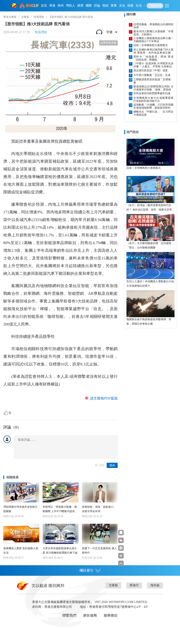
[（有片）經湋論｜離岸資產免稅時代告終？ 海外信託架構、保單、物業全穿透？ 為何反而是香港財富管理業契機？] (150, 189)
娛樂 (130, 5)
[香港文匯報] (14, 5)
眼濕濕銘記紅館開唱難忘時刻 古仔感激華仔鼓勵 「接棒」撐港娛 (153, 88)
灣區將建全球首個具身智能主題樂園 (20, 509)
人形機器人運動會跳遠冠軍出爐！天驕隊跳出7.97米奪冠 (153, 40)
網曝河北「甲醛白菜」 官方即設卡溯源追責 (153, 113)
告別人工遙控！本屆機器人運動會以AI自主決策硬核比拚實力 (150, 283)
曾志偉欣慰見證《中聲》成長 (150, 70)
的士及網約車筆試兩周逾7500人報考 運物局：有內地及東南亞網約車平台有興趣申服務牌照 (153, 51)
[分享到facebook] (121, 548)
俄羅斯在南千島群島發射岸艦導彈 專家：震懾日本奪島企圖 (148, 321)
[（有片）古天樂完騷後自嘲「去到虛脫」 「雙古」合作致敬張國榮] (150, 227)
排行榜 (131, 14)
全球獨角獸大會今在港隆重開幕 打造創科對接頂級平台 (153, 99)
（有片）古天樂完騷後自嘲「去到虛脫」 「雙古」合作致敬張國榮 (150, 245)
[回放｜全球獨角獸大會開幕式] (150, 152)
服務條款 (111, 615)
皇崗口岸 (32, 5)
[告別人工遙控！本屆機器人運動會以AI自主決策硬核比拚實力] (150, 265)
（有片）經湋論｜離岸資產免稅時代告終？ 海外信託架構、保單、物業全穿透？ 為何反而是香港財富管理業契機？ (150, 208)
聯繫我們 (69, 615)
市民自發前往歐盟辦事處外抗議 (151, 93)
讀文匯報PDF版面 (104, 398)
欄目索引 (86, 570)
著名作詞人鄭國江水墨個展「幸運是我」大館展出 (153, 33)
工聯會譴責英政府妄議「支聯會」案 (153, 81)
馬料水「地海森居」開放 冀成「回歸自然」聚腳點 (153, 58)
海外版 (155, 585)
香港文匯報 (9, 16)
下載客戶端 (155, 5)
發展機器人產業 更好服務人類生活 (20, 550)
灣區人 (70, 5)
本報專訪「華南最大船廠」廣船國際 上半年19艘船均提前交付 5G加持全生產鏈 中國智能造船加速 (60, 509)
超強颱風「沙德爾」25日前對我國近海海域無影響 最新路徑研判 (153, 106)
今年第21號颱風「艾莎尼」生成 (151, 75)
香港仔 (134, 585)
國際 (89, 5)
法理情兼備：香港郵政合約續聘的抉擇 (153, 26)
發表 (112, 465)
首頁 (44, 5)
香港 (52, 5)
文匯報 (25, 16)
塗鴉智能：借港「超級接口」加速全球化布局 (99, 509)
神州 (61, 5)
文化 (122, 5)
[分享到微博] (121, 555)
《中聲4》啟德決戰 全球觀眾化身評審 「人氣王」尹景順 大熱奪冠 (153, 65)
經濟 (80, 5)
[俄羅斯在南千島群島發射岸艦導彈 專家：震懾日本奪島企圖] (150, 303)
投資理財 (39, 16)
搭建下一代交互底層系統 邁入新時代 (99, 550)
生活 (139, 5)
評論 (97, 5)
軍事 (114, 5)
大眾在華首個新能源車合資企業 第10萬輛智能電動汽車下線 (60, 550)
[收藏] (121, 532)
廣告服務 (90, 615)
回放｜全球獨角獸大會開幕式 (150, 45)
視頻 (105, 5)
